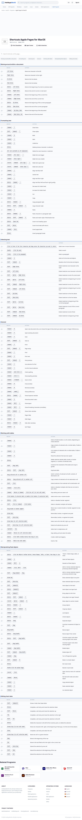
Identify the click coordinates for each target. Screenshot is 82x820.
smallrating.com (15, 811)
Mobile (47, 799)
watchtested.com (6, 811)
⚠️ (4, 71)
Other (47, 801)
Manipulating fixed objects (61, 58)
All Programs (11, 7)
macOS (25, 7)
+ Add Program (55, 7)
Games (36, 7)
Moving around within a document (8, 58)
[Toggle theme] (72, 2)
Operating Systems (32, 799)
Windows (19, 7)
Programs (30, 789)
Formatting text (22, 58)
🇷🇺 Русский (67, 791)
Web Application (50, 796)
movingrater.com (25, 811)
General (39, 58)
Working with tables (48, 58)
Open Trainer (29, 45)
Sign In (77, 2)
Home (4, 7)
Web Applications (45, 7)
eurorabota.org (34, 811)
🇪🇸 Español (67, 794)
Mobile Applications (32, 796)
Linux (31, 7)
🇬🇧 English (67, 789)
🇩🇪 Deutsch (67, 796)
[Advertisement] (41, 24)
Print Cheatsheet (17, 45)
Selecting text (32, 58)
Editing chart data (73, 58)
